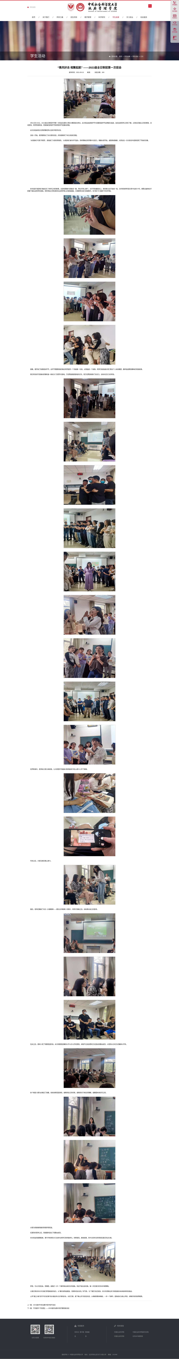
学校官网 (32, 7)
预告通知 (174, 11)
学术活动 (174, 24)
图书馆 (82, 1332)
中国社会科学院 (119, 1332)
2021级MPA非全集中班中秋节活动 (44, 1305)
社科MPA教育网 (138, 1336)
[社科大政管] (35, 1329)
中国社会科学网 (119, 1336)
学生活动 (135, 56)
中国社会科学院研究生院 (141, 1332)
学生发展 (127, 56)
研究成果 (174, 32)
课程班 (175, 39)
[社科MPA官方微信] (49, 1329)
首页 (120, 56)
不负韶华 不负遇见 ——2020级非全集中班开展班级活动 (51, 1308)
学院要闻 (174, 5)
